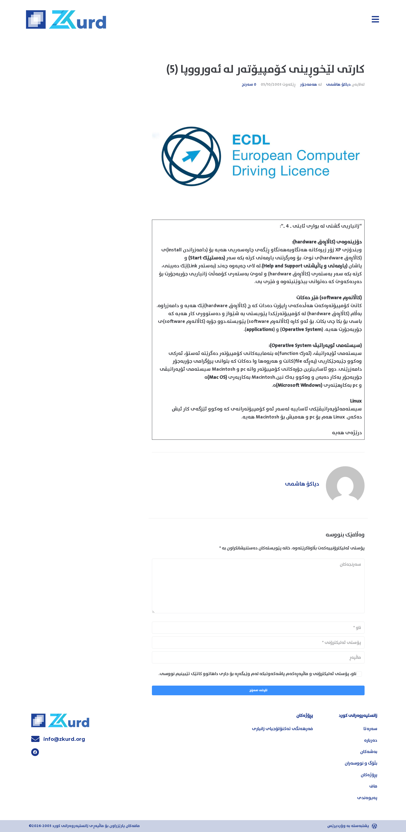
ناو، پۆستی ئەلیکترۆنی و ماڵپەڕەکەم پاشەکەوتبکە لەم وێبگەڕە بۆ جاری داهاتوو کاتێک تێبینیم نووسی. (257, 673)
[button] (375, 19)
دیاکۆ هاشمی (338, 84)
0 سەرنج (249, 84)
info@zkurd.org (64, 739)
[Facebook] (35, 752)
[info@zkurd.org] (35, 739)
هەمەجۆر (308, 84)
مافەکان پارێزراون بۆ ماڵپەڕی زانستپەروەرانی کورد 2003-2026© (84, 826)
